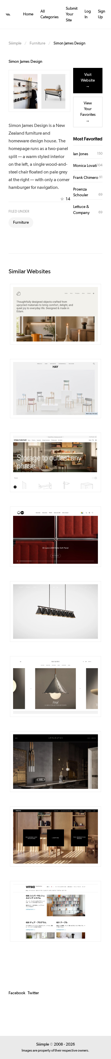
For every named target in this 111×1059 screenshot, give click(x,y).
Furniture (37, 43)
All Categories (49, 14)
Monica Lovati (85, 166)
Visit (67, 314)
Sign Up (101, 14)
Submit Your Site (71, 14)
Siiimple (15, 43)
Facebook (17, 993)
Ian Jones (80, 154)
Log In (88, 14)
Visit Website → (88, 80)
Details (47, 314)
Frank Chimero (85, 178)
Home (28, 14)
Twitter (33, 993)
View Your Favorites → (88, 112)
